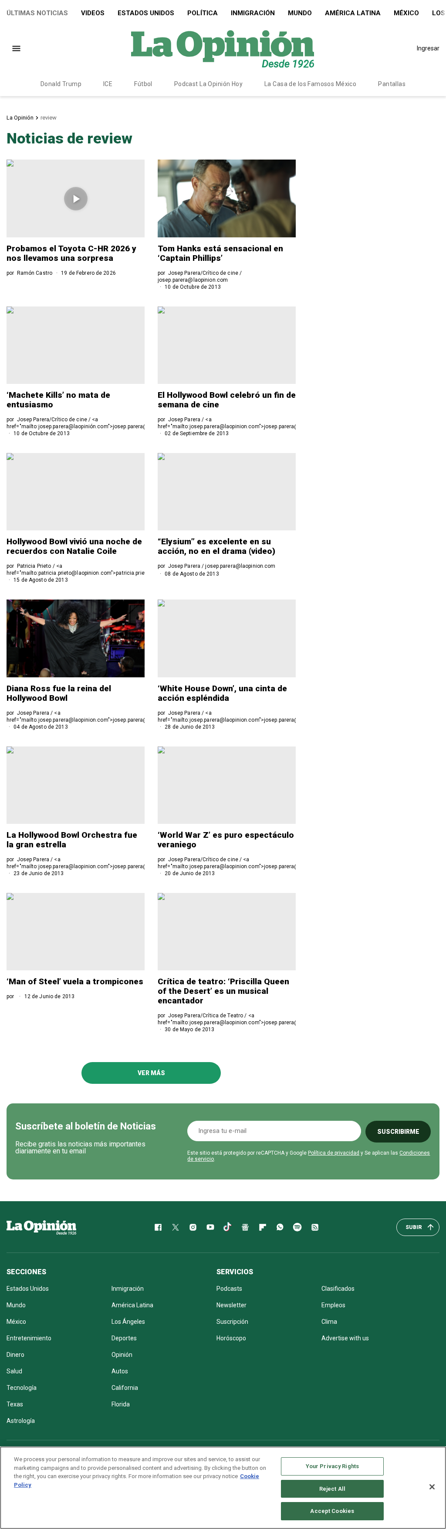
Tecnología (22, 1387)
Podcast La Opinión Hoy (208, 83)
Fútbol (143, 83)
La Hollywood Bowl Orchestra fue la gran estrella (72, 839)
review (49, 117)
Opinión (122, 1354)
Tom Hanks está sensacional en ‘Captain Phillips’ (220, 253)
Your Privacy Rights (332, 1466)
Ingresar (428, 48)
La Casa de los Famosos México (310, 83)
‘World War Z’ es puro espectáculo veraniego (226, 839)
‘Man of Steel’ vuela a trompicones (75, 981)
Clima (329, 1321)
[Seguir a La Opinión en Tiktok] (228, 1227)
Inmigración (253, 13)
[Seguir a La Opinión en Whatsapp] (280, 1227)
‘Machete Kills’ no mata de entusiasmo (58, 400)
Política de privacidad (333, 1153)
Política (202, 13)
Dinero (15, 1354)
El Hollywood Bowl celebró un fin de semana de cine (227, 400)
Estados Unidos (146, 13)
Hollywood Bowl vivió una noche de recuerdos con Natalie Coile (74, 546)
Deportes (124, 1338)
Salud (14, 1371)
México (406, 13)
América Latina (353, 13)
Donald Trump (61, 83)
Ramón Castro (34, 273)
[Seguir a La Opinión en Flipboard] (262, 1227)
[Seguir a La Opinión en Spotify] (297, 1227)
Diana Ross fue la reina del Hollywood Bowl (59, 693)
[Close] (432, 1486)
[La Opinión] (222, 48)
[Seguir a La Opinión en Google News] (245, 1227)
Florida (121, 1404)
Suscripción (232, 1321)
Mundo (300, 13)
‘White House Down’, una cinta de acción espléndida (222, 693)
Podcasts (229, 1288)
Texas (15, 1404)
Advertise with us (345, 1338)
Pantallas (391, 83)
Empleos (333, 1305)
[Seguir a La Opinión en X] (175, 1227)
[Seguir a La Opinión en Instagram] (193, 1227)
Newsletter (231, 1305)
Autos (120, 1371)
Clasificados (338, 1288)
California (125, 1387)
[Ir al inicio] (41, 1227)
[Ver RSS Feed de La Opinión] (315, 1227)
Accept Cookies (332, 1511)
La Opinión (20, 117)
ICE (107, 83)
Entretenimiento (29, 1338)
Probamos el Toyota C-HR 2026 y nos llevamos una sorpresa (71, 253)
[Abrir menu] (16, 48)
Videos (93, 13)
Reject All (332, 1489)
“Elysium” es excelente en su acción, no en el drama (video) (216, 546)
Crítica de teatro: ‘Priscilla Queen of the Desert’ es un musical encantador (223, 991)
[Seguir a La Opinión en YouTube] (210, 1227)
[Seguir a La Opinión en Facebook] (158, 1227)
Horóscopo (231, 1338)
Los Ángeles (128, 1321)
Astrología (21, 1420)
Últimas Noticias (37, 13)
